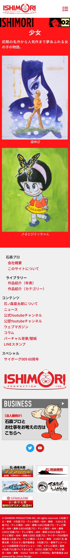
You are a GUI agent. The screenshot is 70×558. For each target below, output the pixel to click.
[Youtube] (40, 448)
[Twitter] (30, 448)
